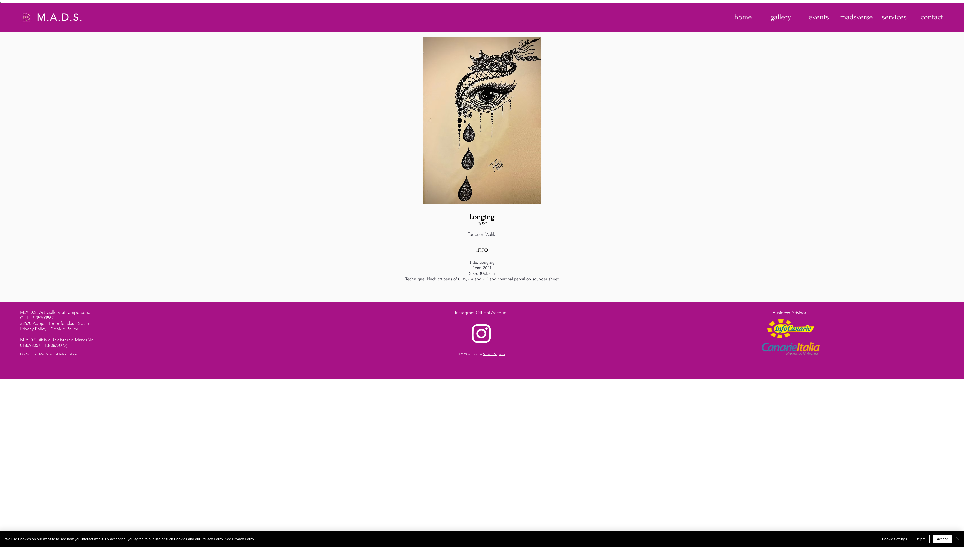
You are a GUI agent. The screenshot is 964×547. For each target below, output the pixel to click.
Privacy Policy (33, 329)
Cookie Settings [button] (894, 538)
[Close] (958, 539)
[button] (781, 17)
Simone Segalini (494, 354)
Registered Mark (68, 340)
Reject (920, 538)
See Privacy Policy (239, 538)
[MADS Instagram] (481, 333)
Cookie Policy (64, 329)
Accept (942, 538)
